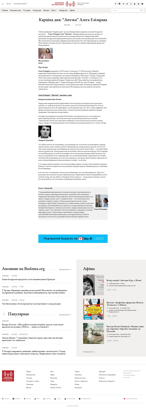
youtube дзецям (71, 398)
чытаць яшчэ (64, 269)
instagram (17, 398)
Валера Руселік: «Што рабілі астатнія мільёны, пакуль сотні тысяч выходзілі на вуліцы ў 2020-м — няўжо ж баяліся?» (32, 325)
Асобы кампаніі (127, 373)
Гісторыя (26, 10)
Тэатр (52, 381)
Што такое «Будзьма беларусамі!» (132, 370)
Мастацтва (53, 378)
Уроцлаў (109, 340)
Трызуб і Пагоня (55, 387)
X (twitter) (48, 398)
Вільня (109, 289)
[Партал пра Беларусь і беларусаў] (70, 3)
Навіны (5, 10)
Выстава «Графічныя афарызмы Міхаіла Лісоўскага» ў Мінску (125, 303)
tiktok (38, 398)
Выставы (115, 316)
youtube (59, 398)
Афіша (72, 10)
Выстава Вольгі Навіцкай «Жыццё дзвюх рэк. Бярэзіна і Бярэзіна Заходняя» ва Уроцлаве (125, 329)
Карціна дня (78, 24)
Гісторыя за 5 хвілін (32, 381)
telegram (28, 398)
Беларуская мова (80, 378)
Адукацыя (22, 300)
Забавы (77, 384)
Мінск (108, 316)
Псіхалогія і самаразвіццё (107, 375)
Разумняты (78, 375)
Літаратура (37, 10)
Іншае (114, 289)
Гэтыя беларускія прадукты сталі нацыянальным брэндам (28, 279)
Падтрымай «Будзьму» (20, 3)
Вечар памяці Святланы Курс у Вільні (124, 280)
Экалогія (102, 378)
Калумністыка (15, 10)
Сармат (77, 371)
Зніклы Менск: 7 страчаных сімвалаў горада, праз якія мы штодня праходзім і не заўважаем (32, 339)
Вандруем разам (23, 334)
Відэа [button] (54, 10)
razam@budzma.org (86, 398)
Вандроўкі (63, 10)
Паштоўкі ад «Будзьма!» (107, 381)
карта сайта (126, 377)
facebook (6, 398)
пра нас (8, 3)
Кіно (51, 371)
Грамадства (14, 275)
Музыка (46, 10)
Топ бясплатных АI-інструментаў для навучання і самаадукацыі (31, 303)
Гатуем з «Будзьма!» (81, 381)
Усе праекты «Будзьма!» (129, 375)
